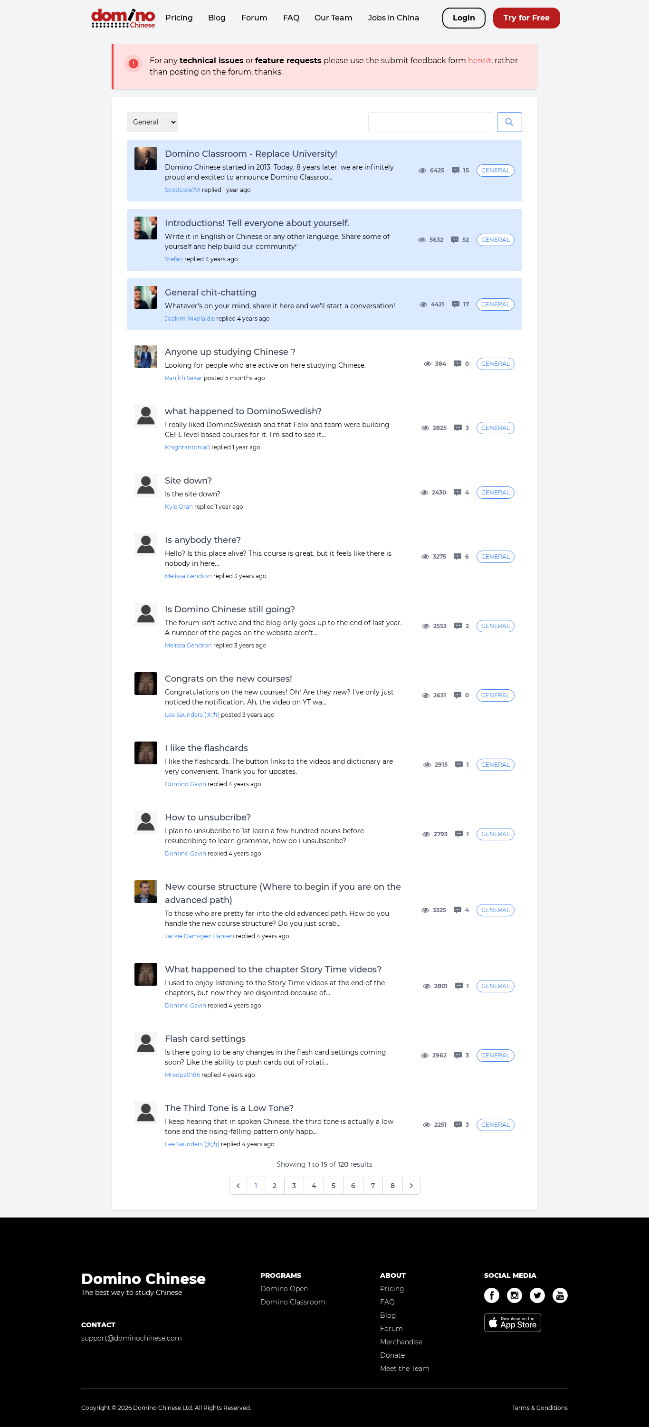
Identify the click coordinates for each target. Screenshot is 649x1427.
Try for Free (527, 17)
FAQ (291, 17)
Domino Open (284, 1288)
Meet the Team (404, 1368)
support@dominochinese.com (131, 1338)
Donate (392, 1355)
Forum (254, 17)
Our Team (334, 17)
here (477, 60)
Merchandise (401, 1342)
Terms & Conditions (540, 1407)
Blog (217, 17)
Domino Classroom (292, 1302)
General (495, 170)
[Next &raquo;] (411, 1186)
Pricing (179, 17)
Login (464, 17)
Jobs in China (394, 17)
